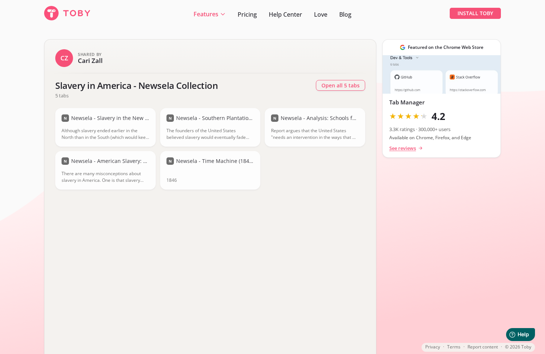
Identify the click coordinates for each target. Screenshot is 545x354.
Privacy (432, 347)
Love (320, 14)
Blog (345, 14)
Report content (483, 347)
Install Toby (475, 13)
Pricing (247, 14)
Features (206, 14)
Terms (453, 347)
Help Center (285, 14)
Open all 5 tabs (340, 85)
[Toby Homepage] (69, 13)
